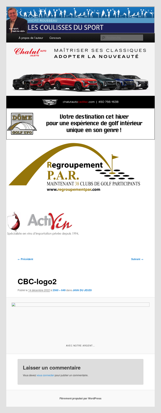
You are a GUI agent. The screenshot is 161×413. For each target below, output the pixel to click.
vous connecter (45, 375)
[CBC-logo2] (81, 320)
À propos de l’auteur (31, 38)
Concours (55, 38)
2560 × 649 (59, 290)
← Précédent (25, 259)
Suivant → (137, 259)
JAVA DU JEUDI (82, 290)
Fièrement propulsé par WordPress (80, 398)
